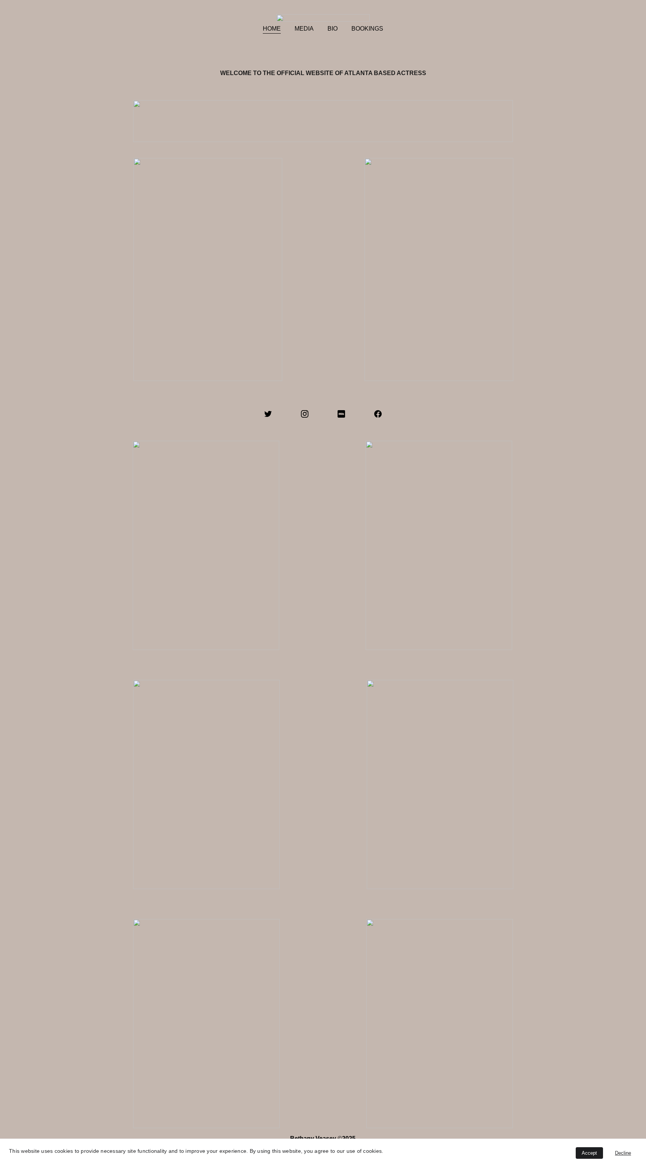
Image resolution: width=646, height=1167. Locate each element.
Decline (623, 1153)
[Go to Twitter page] (268, 414)
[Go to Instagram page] (304, 414)
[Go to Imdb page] (341, 414)
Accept (589, 1153)
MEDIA (304, 28)
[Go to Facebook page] (378, 414)
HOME (272, 28)
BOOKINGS (367, 28)
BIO (332, 28)
